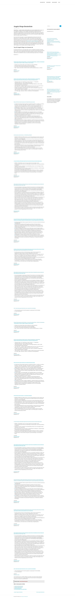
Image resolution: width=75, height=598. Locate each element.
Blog (59, 2)
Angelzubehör (54, 2)
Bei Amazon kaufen (16, 70)
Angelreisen (48, 2)
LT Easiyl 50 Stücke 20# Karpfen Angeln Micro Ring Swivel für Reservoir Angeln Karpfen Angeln (28, 421)
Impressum (22, 596)
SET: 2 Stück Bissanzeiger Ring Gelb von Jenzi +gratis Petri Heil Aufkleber (25, 308)
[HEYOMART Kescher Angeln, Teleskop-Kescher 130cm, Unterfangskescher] (53, 64)
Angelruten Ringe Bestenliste (19, 586)
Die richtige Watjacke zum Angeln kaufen (21, 589)
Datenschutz (26, 596)
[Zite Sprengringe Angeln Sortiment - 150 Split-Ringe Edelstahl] (19, 394)
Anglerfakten (42, 2)
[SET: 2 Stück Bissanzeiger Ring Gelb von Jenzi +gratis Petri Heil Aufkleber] (19, 307)
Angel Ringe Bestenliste (18, 588)
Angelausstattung (16, 28)
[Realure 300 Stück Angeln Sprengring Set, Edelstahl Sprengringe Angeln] (19, 361)
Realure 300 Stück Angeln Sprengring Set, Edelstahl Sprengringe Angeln (24, 362)
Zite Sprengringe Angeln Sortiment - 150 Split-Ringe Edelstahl (23, 395)
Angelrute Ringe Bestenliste (19, 587)
